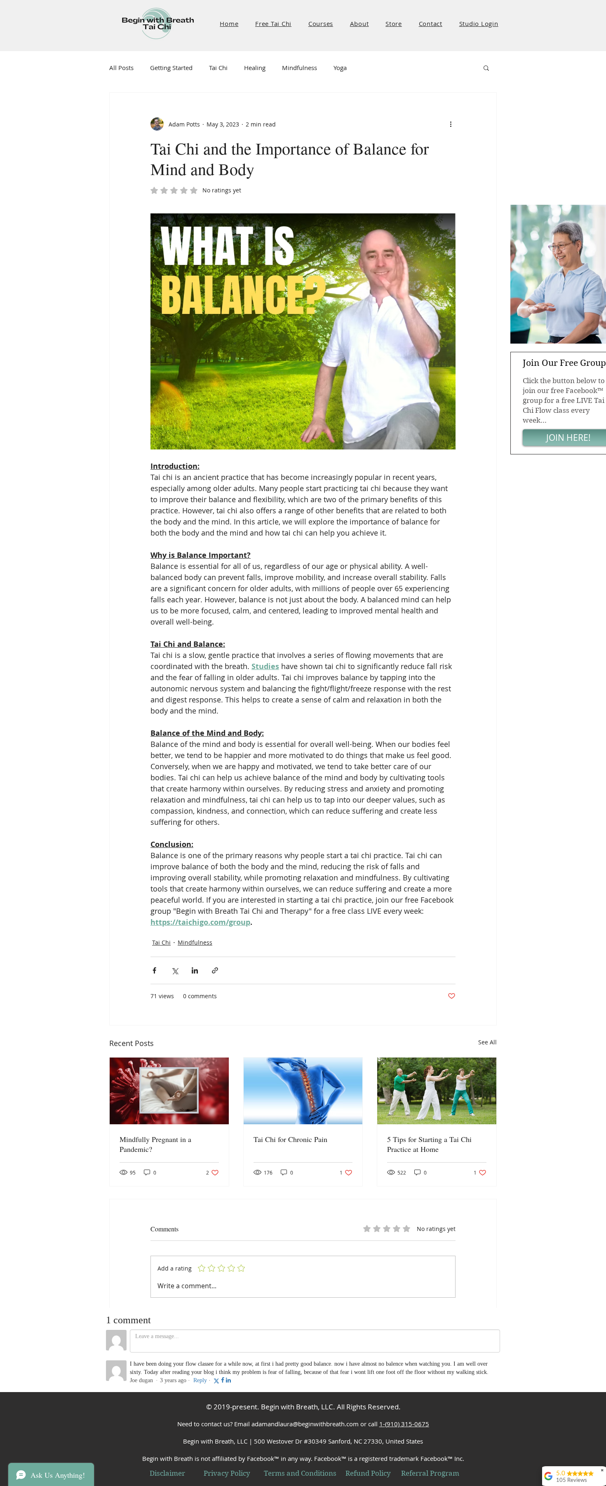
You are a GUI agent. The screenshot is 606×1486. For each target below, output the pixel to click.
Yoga (340, 67)
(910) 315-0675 (407, 1424)
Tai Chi (218, 67)
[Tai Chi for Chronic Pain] (303, 1091)
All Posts (121, 67)
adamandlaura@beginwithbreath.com (305, 1424)
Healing (254, 67)
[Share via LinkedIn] (195, 970)
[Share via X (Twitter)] (175, 970)
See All (487, 1042)
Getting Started (171, 67)
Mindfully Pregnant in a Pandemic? (155, 1144)
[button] (273, 23)
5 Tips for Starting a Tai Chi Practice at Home (429, 1144)
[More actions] (451, 124)
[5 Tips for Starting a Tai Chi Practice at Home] (436, 1091)
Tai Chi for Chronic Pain (290, 1139)
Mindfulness (299, 67)
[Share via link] (215, 970)
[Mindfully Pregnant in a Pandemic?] (169, 1091)
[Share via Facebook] (154, 970)
